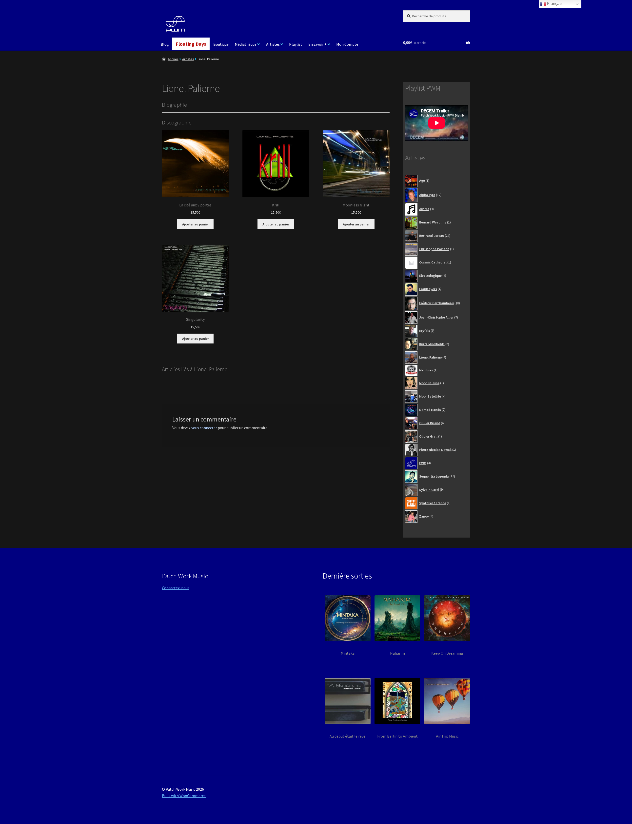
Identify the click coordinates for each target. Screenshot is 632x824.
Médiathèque (246, 44)
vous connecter (204, 427)
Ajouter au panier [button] (195, 224)
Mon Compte (347, 44)
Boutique (221, 44)
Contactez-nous (175, 587)
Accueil (173, 59)
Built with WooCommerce (184, 795)
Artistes (273, 44)
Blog (165, 44)
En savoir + (317, 44)
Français (554, 3)
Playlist (295, 44)
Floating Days (191, 44)
